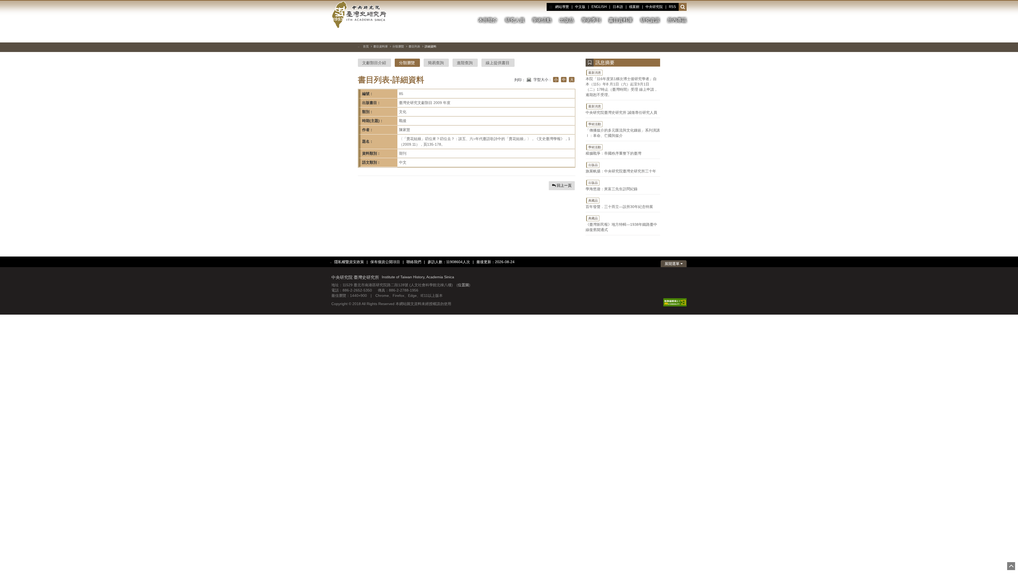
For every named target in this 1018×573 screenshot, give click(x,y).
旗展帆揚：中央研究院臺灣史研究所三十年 (621, 168)
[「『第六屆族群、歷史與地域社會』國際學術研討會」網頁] (683, 35)
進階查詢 (465, 62)
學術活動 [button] (541, 20)
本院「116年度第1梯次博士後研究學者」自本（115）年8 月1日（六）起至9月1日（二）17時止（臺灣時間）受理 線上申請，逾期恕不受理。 (622, 84)
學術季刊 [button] (591, 20)
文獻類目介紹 (374, 62)
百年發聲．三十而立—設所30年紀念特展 (619, 204)
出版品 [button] (566, 20)
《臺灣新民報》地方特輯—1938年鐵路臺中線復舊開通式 (621, 224)
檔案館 (634, 7)
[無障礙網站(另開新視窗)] (675, 302)
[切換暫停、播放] (654, 36)
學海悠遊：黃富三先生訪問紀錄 (612, 186)
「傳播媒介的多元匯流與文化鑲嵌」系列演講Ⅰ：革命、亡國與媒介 (623, 130)
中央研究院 (654, 7)
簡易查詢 (436, 62)
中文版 (580, 7)
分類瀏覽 (398, 46)
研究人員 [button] (514, 20)
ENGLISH (599, 7)
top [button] (1011, 566)
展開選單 (673, 264)
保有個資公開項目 (385, 262)
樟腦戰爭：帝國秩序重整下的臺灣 (613, 150)
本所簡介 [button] (487, 20)
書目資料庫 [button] (621, 20)
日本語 (618, 7)
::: (550, 7)
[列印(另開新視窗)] (528, 79)
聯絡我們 (413, 262)
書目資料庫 (380, 46)
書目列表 (414, 46)
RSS (672, 7)
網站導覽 (562, 7)
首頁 (366, 46)
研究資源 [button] (650, 20)
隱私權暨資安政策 (349, 262)
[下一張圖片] (673, 36)
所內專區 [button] (677, 20)
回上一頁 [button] (564, 185)
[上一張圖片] (664, 36)
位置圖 (463, 285)
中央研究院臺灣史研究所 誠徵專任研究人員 (621, 110)
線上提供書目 (498, 62)
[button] (683, 7)
